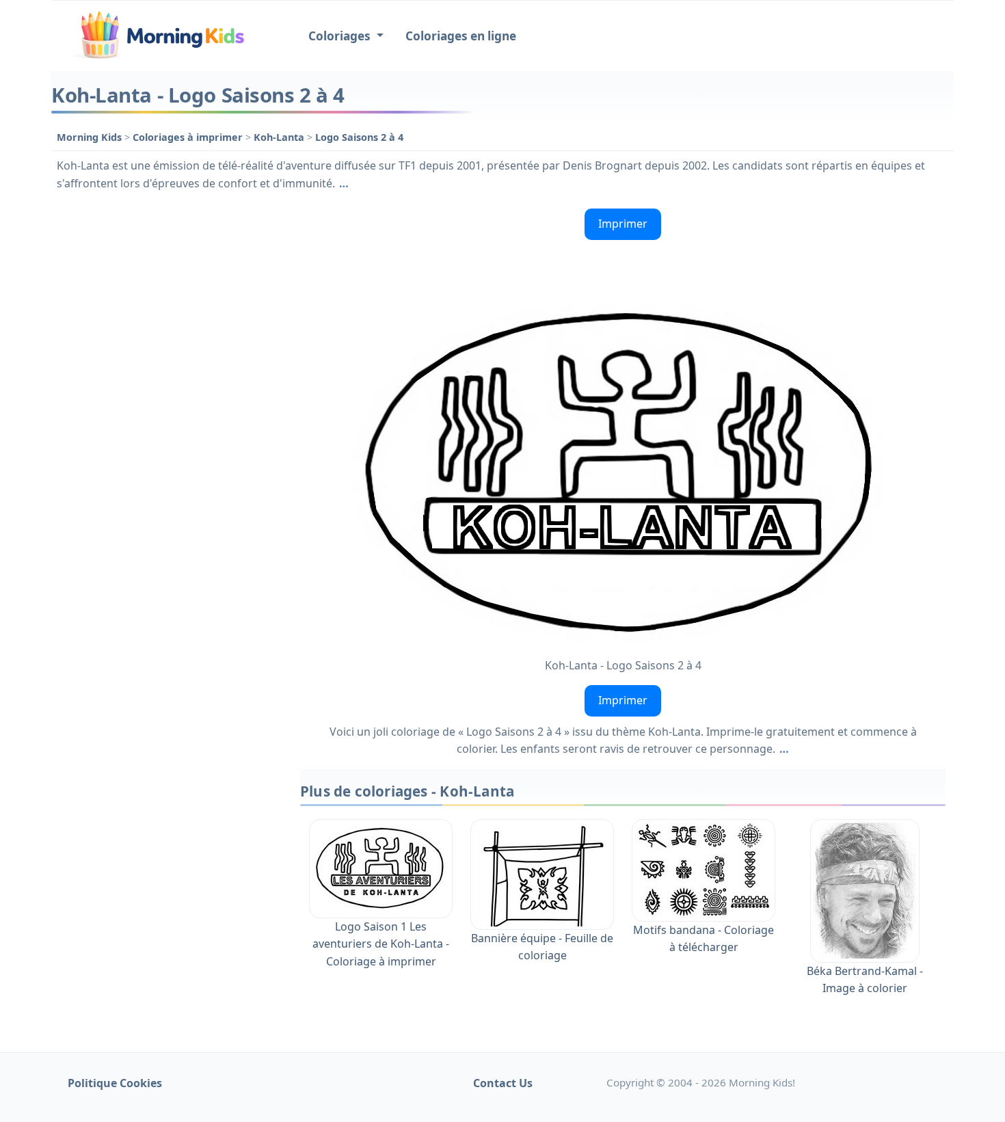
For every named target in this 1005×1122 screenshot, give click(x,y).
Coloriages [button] (340, 36)
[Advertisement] (168, 408)
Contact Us (503, 1083)
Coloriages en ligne (460, 36)
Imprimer (622, 223)
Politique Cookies (115, 1083)
